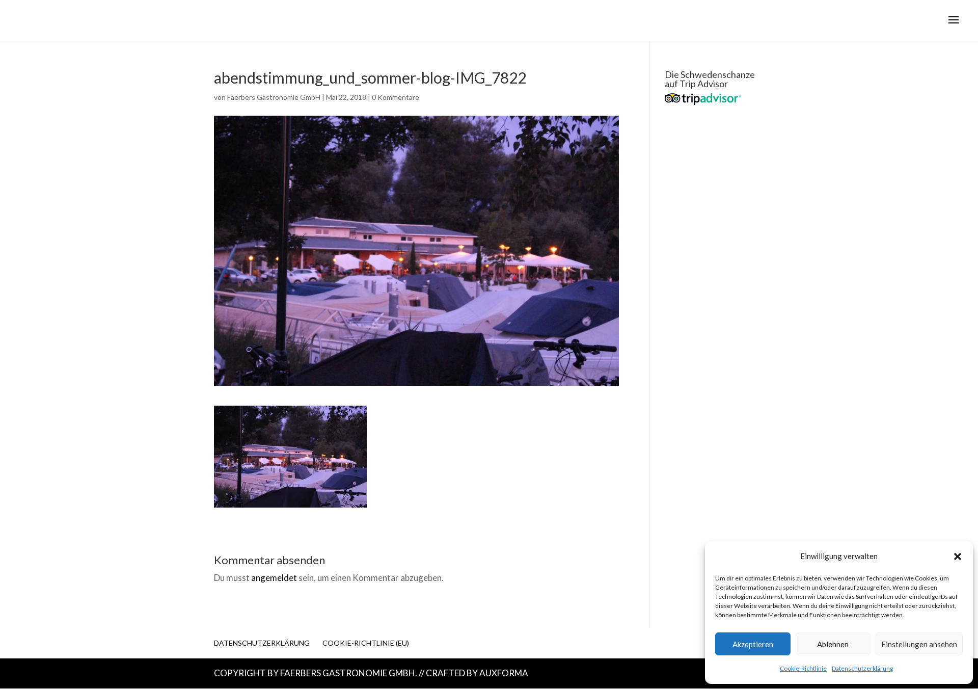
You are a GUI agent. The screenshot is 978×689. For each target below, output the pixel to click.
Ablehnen (833, 644)
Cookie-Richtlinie (803, 668)
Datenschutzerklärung (862, 668)
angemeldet (274, 577)
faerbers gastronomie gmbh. (348, 673)
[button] (958, 556)
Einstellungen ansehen (919, 644)
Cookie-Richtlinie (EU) (365, 643)
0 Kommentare (395, 97)
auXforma (503, 673)
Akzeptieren (752, 644)
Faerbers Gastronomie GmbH (273, 97)
